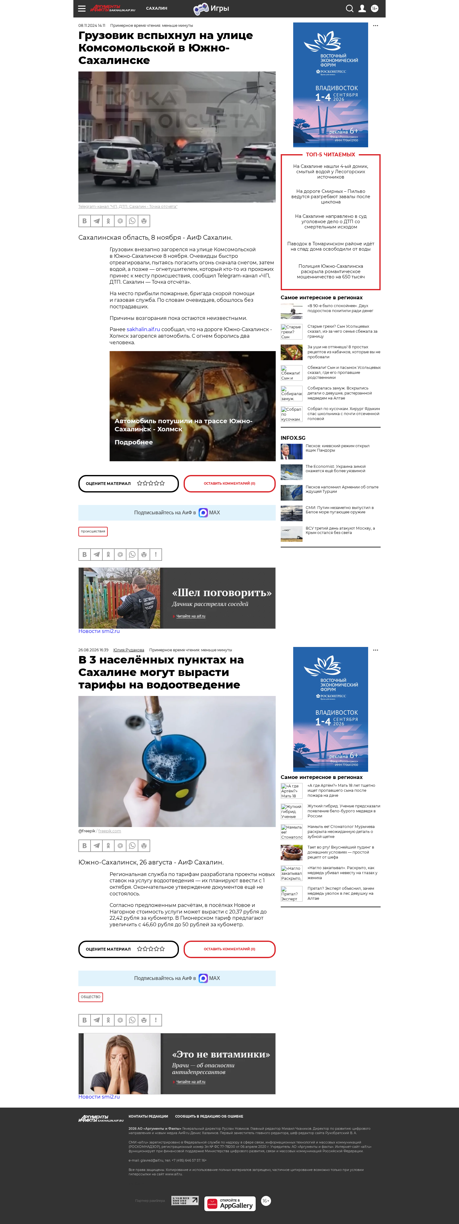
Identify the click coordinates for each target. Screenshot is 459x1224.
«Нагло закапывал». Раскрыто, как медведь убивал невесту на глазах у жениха (343, 872)
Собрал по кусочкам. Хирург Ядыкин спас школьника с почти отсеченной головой (344, 413)
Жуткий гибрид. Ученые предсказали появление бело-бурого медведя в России (344, 811)
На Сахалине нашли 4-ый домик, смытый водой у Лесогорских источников (330, 172)
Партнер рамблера (150, 1200)
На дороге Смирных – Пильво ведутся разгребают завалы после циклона (330, 197)
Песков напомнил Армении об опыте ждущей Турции (342, 489)
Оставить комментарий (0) (229, 484)
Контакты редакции (148, 1116)
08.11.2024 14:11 (91, 25)
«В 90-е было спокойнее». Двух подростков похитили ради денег (340, 308)
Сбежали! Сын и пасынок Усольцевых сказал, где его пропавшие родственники (344, 372)
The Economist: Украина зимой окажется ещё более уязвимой (336, 468)
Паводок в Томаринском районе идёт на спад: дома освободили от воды (330, 246)
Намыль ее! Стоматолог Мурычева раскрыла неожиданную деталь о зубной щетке (341, 831)
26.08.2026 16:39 (93, 650)
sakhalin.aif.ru (143, 329)
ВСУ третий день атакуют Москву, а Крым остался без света (340, 530)
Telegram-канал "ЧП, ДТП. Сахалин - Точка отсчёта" (127, 206)
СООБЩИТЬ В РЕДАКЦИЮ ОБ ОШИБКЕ (209, 1116)
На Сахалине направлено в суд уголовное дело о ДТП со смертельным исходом (331, 222)
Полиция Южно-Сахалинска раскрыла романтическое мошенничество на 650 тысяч (331, 272)
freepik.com (109, 831)
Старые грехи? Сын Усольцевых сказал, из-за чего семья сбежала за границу (343, 331)
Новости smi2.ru (99, 631)
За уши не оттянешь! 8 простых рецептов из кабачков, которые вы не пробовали (344, 352)
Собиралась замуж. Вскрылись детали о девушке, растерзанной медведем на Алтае (340, 393)
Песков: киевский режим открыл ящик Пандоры (338, 448)
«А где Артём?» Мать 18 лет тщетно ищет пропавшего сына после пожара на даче (341, 790)
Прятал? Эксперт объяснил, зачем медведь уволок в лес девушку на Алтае (341, 893)
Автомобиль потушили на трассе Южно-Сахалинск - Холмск (184, 425)
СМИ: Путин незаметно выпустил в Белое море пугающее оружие (340, 510)
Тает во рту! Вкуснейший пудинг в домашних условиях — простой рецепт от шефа (341, 852)
